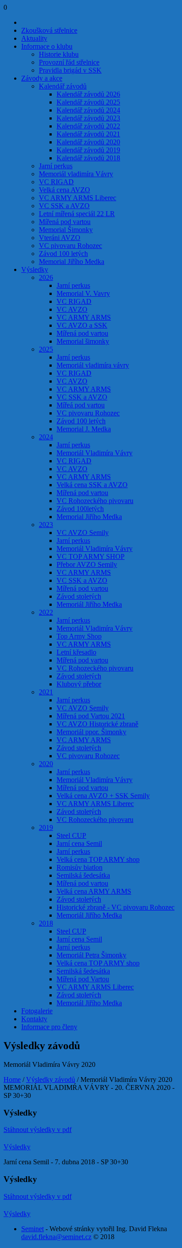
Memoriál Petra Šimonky (91, 955)
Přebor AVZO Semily (87, 564)
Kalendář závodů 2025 (88, 102)
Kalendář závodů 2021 (88, 134)
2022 (46, 612)
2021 (46, 692)
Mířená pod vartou (65, 221)
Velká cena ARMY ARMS (94, 891)
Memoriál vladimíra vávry (93, 365)
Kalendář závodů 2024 (88, 110)
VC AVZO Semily (83, 532)
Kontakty (34, 1019)
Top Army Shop (79, 636)
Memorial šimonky (83, 341)
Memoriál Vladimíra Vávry (95, 453)
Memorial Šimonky (66, 229)
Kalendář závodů (63, 86)
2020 (46, 763)
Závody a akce (41, 78)
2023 (46, 524)
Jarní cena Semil (79, 843)
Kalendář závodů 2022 (88, 126)
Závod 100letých (80, 508)
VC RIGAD (56, 182)
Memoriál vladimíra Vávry (76, 174)
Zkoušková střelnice (49, 30)
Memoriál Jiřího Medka (89, 604)
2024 (46, 437)
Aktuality (34, 38)
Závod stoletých (79, 596)
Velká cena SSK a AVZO (92, 484)
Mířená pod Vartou (83, 979)
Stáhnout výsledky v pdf (38, 1129)
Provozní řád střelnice (69, 62)
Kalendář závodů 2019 (88, 150)
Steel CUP (71, 835)
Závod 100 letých (63, 253)
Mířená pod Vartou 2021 (91, 716)
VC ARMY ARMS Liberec (77, 198)
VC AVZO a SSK (82, 325)
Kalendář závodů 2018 (88, 158)
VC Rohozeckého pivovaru (95, 500)
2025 (46, 349)
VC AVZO (72, 309)
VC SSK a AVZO (64, 205)
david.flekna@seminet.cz (56, 1236)
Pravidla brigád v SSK (70, 70)
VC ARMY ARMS (84, 317)
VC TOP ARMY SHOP (91, 556)
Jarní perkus (55, 166)
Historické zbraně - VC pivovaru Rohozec (115, 907)
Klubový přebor (79, 684)
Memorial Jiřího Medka (71, 261)
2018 (46, 923)
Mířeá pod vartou (81, 405)
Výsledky (34, 269)
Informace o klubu (46, 46)
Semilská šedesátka (83, 875)
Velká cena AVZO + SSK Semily (103, 795)
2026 (46, 277)
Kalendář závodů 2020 (88, 142)
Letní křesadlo (76, 652)
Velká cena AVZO (64, 190)
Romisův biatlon (79, 867)
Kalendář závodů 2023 (88, 118)
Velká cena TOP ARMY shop (98, 859)
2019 (46, 827)
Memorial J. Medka (84, 429)
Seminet (32, 1228)
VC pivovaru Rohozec (70, 245)
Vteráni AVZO (59, 237)
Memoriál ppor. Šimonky (91, 732)
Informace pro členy (49, 1027)
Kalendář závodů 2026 (88, 94)
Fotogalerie (37, 1011)
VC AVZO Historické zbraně (97, 724)
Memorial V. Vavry (83, 293)
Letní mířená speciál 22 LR (77, 213)
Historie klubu (59, 54)
